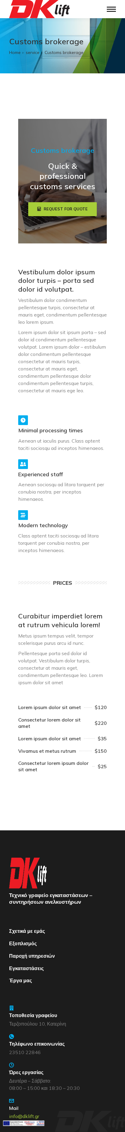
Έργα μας (20, 980)
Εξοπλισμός (23, 943)
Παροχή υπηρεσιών (32, 956)
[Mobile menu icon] (111, 9)
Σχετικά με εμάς (27, 931)
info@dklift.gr (24, 1116)
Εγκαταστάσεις (26, 968)
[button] (62, 209)
